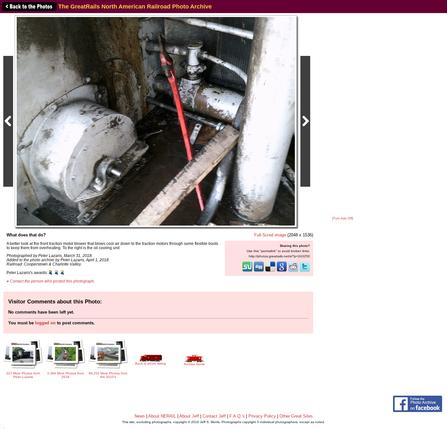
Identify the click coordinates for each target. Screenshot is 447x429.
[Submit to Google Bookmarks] (282, 271)
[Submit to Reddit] (293, 271)
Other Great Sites (296, 416)
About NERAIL (162, 416)
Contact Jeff (214, 416)
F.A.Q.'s (237, 416)
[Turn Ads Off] (342, 218)
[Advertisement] (342, 115)
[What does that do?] (156, 121)
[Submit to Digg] (259, 271)
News (139, 416)
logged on (45, 322)
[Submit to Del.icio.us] (270, 271)
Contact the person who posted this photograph (52, 281)
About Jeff (189, 416)
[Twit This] (304, 271)
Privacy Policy (262, 416)
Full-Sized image (270, 234)
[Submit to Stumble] (247, 271)
